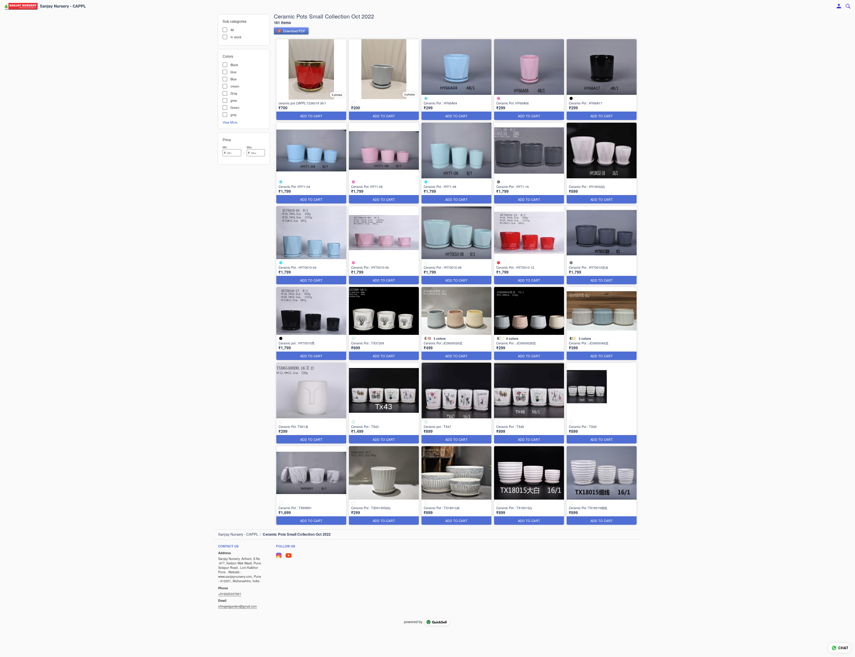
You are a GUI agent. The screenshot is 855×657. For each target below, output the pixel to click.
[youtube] (288, 555)
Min (225, 147)
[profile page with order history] (839, 6)
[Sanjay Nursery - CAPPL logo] (21, 6)
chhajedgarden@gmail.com (237, 606)
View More (230, 122)
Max (249, 147)
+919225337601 (229, 594)
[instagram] (278, 555)
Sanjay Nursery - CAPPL (63, 6)
